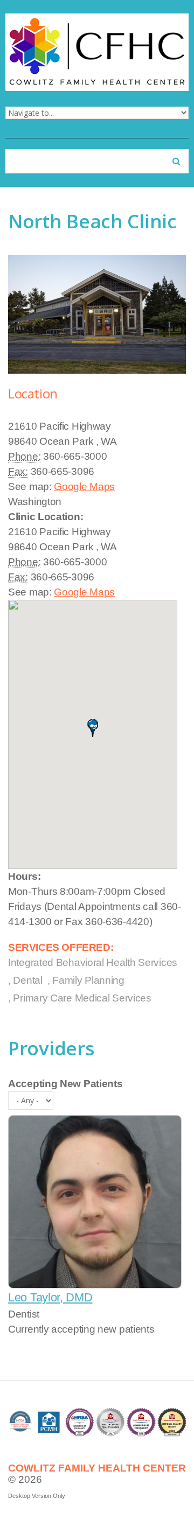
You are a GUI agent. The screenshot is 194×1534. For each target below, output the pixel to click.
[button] (92, 728)
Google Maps (84, 486)
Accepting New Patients (65, 1083)
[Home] (97, 20)
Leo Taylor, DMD (50, 1297)
